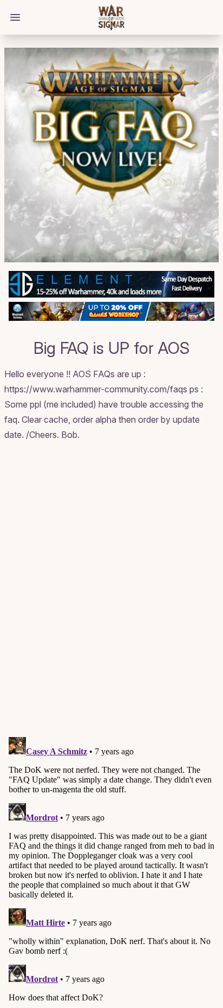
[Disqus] (111, 590)
